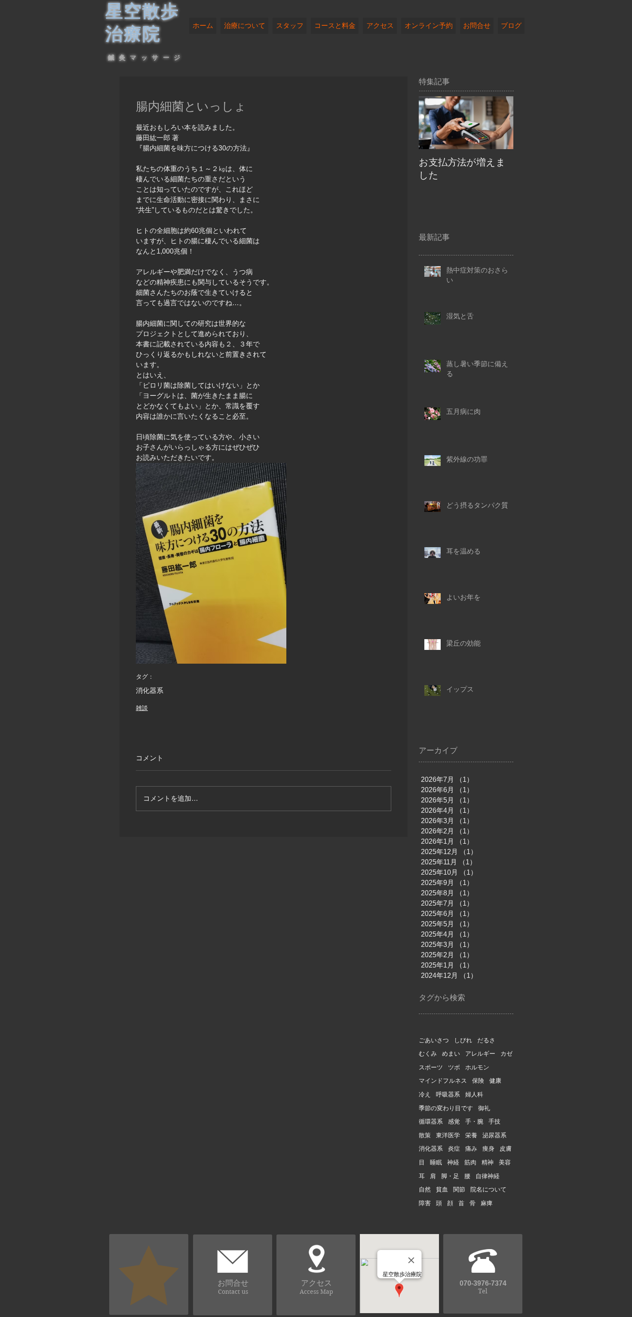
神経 (453, 1162)
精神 (488, 1162)
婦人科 (474, 1094)
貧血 (442, 1189)
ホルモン (477, 1067)
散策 (425, 1135)
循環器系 (431, 1121)
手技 (494, 1121)
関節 (459, 1189)
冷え (425, 1094)
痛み (471, 1148)
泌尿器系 (494, 1135)
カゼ (506, 1053)
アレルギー (480, 1053)
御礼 (484, 1108)
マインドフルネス (443, 1080)
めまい (451, 1053)
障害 (425, 1203)
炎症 (454, 1148)
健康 (495, 1080)
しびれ (463, 1040)
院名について (488, 1189)
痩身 (488, 1148)
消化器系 (149, 690)
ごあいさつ (434, 1040)
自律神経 (488, 1176)
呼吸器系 (448, 1094)
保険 (478, 1080)
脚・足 (450, 1176)
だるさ (486, 1040)
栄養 (471, 1135)
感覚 (454, 1121)
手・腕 (474, 1121)
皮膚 (506, 1148)
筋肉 (470, 1162)
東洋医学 (448, 1135)
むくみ (428, 1053)
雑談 (142, 707)
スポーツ (431, 1067)
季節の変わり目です (446, 1108)
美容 (505, 1162)
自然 (425, 1189)
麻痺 (487, 1203)
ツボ (454, 1067)
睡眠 (436, 1162)
